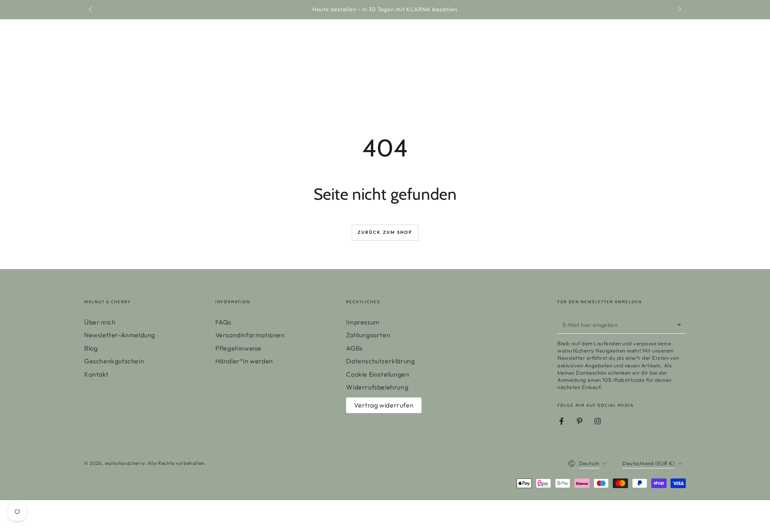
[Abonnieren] (681, 324)
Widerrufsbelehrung (377, 387)
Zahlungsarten (368, 335)
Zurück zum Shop (385, 232)
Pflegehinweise (238, 348)
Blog (90, 348)
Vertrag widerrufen (383, 405)
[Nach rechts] (679, 9)
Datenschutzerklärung (380, 361)
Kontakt (96, 374)
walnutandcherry (125, 463)
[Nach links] (91, 9)
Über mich (100, 322)
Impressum (362, 322)
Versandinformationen (250, 335)
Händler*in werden (244, 361)
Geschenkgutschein (114, 361)
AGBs (354, 348)
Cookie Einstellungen (377, 374)
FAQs (223, 322)
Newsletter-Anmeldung (119, 335)
